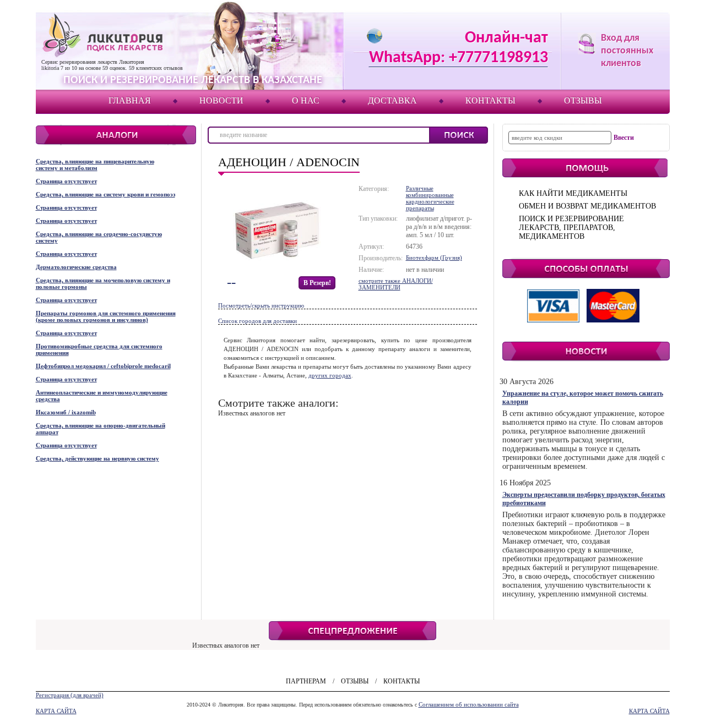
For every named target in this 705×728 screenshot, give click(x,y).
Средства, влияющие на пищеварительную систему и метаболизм (95, 164)
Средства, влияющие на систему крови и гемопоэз (105, 194)
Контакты (490, 100)
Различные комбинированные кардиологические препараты (430, 198)
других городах (329, 375)
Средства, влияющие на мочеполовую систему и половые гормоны (103, 283)
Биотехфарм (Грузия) (434, 257)
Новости (221, 100)
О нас (305, 100)
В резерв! (317, 283)
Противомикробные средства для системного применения (99, 349)
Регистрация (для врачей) (70, 695)
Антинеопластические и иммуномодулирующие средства (101, 395)
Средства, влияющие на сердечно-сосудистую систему (99, 237)
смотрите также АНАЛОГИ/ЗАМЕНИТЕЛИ (396, 284)
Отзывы (583, 100)
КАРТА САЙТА (56, 711)
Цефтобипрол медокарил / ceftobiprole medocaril (103, 366)
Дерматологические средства (76, 267)
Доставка (392, 100)
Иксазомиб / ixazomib (66, 412)
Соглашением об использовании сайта (469, 704)
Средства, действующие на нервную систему (97, 458)
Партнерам (306, 681)
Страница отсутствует (66, 181)
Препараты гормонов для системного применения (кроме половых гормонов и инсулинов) (106, 316)
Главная (130, 100)
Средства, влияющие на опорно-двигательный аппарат (100, 428)
